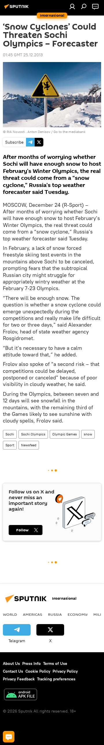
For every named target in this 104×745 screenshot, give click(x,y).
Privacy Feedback (19, 679)
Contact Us (13, 671)
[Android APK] (20, 695)
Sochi (9, 434)
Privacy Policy (65, 671)
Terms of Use (55, 663)
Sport (9, 445)
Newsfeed (28, 445)
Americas (32, 614)
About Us (11, 663)
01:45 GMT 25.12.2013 (23, 54)
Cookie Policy (37, 671)
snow (88, 434)
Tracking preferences (56, 679)
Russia (55, 614)
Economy (78, 614)
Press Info (31, 663)
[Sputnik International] (17, 8)
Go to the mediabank (69, 132)
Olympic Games (64, 434)
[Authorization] (72, 6)
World (10, 614)
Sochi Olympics (33, 434)
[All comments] (8, 736)
